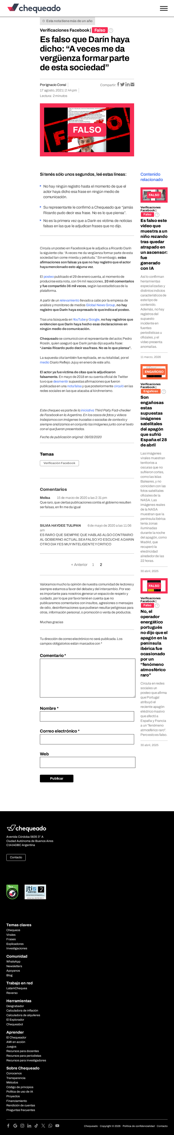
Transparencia (15, 1078)
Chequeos (13, 930)
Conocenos (14, 1073)
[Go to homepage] (26, 8)
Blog (9, 975)
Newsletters (14, 966)
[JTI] (35, 892)
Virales (10, 934)
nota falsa (74, 386)
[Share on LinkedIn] (128, 85)
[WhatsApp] (51, 1126)
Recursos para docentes (22, 1051)
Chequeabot (14, 1024)
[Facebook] (9, 1126)
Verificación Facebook (59, 463)
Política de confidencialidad (139, 1126)
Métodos (12, 1082)
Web (44, 754)
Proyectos (13, 1096)
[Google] (16, 1126)
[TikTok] (37, 1126)
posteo (49, 276)
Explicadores (15, 944)
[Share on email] (132, 85)
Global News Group (100, 305)
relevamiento (69, 300)
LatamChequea (16, 988)
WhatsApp (13, 961)
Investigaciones (16, 948)
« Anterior (79, 565)
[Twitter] (44, 1126)
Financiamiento (16, 1101)
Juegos (11, 1046)
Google (94, 319)
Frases (11, 939)
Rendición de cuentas (20, 1105)
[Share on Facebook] (118, 85)
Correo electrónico (60, 731)
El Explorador (15, 1019)
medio (44, 362)
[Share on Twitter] (123, 85)
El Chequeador (16, 1037)
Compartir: (108, 85)
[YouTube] (57, 1126)
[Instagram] (23, 1126)
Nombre (49, 708)
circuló (119, 386)
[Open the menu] (164, 8)
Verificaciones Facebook (64, 30)
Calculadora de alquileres (23, 1015)
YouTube (79, 319)
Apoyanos (13, 970)
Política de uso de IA (19, 1091)
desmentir (60, 381)
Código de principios (19, 1087)
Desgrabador (15, 1006)
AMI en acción (15, 1042)
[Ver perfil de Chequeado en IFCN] (12, 892)
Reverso (12, 993)
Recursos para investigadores (26, 1060)
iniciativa (87, 410)
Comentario (53, 655)
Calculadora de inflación (22, 1010)
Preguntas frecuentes (20, 1110)
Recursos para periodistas (23, 1055)
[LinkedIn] (30, 1126)
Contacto (16, 857)
